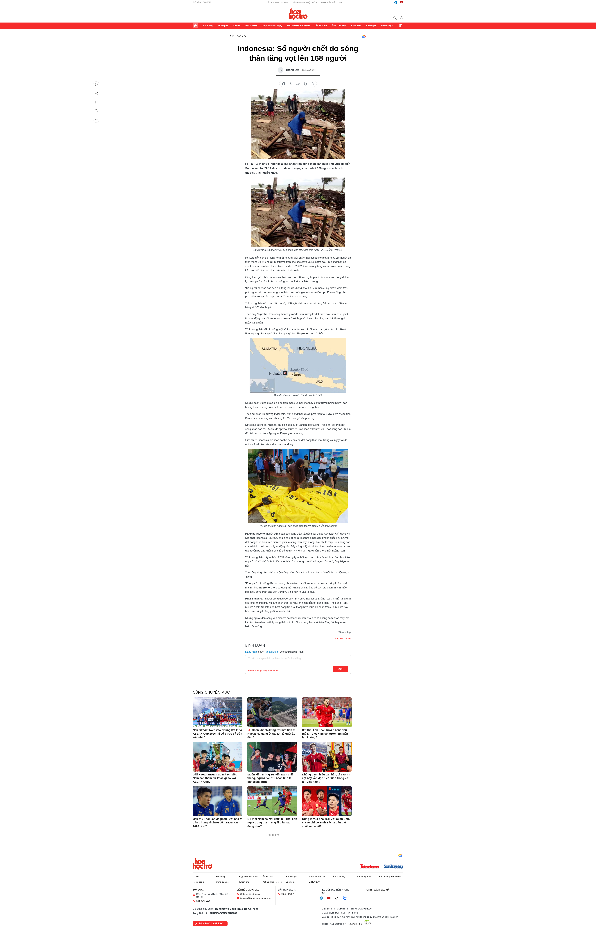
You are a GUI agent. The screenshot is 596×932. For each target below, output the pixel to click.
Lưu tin (96, 102)
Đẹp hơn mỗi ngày (272, 25)
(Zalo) (258, 894)
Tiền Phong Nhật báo (304, 2)
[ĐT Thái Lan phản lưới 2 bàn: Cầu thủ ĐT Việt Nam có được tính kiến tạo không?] (327, 712)
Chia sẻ (96, 93)
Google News (363, 36)
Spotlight (371, 25)
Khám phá (223, 25)
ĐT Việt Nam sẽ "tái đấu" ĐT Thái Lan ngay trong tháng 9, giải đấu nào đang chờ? (272, 822)
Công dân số (222, 882)
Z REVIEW (356, 25)
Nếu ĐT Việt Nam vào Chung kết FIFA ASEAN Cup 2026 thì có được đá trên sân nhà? (217, 734)
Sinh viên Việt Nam (331, 2)
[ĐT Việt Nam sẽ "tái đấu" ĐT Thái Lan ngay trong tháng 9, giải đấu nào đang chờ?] (272, 801)
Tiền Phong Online (277, 2)
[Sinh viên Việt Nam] (393, 867)
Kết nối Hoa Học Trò (272, 882)
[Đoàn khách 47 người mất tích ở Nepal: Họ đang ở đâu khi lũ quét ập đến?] (272, 712)
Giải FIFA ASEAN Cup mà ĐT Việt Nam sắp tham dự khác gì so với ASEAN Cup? (215, 778)
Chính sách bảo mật (378, 890)
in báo (305, 84)
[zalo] (347, 898)
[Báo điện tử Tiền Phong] (369, 867)
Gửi (340, 669)
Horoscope (387, 25)
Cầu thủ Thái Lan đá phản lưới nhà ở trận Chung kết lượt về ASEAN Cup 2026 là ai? (217, 822)
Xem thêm (400, 25)
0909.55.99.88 (247, 894)
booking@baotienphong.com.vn (255, 898)
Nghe (96, 85)
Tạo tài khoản (271, 651)
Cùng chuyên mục (211, 692)
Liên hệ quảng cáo (248, 890)
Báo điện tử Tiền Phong (298, 14)
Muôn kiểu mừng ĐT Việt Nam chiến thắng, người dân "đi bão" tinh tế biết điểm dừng (271, 778)
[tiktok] (338, 898)
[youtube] (401, 2)
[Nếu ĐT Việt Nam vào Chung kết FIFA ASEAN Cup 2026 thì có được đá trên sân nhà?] (217, 712)
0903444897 (287, 894)
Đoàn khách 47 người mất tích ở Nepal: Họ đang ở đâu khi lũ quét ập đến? (271, 734)
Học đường (251, 25)
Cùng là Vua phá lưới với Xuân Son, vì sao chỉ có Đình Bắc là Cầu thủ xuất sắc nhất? (326, 822)
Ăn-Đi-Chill (321, 25)
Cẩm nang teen (363, 876)
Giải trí (236, 25)
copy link (298, 84)
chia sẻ (284, 84)
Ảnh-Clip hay (339, 25)
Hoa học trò (202, 864)
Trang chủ (195, 25)
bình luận (312, 84)
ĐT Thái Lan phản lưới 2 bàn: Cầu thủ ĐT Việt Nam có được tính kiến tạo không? (325, 734)
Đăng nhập (251, 651)
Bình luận (96, 111)
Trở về (96, 119)
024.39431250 (203, 901)
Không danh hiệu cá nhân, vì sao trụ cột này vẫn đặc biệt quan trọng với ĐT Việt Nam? (326, 778)
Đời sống (208, 25)
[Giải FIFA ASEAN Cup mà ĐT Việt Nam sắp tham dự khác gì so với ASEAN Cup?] (217, 757)
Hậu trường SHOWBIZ (298, 25)
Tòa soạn (198, 890)
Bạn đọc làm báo (211, 923)
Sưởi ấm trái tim (317, 876)
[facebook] (396, 2)
